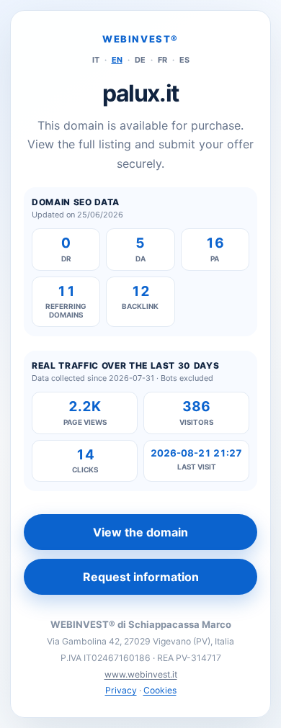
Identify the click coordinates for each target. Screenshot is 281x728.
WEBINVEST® (140, 39)
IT (95, 60)
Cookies (160, 690)
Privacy (121, 690)
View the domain (140, 532)
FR (162, 60)
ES (184, 60)
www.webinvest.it (140, 674)
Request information (141, 577)
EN (117, 60)
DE (140, 60)
